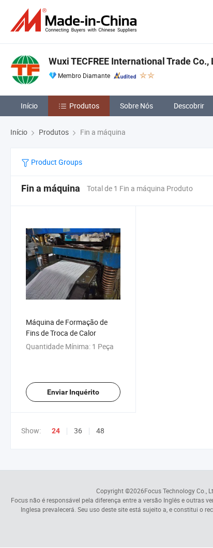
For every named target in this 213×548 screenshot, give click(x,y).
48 (100, 430)
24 (56, 431)
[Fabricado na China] (75, 20)
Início (29, 106)
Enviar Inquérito (73, 392)
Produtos (84, 106)
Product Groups (55, 162)
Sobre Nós (136, 106)
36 (78, 430)
